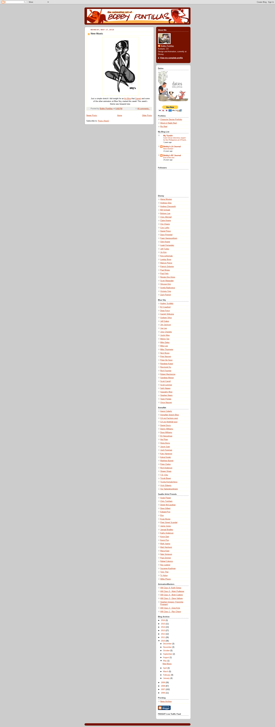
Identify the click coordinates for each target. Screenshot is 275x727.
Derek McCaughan (168, 505)
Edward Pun (165, 512)
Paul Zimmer (165, 558)
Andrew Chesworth (168, 207)
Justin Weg (165, 335)
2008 (163, 686)
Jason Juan (165, 447)
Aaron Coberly (166, 411)
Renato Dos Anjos (167, 277)
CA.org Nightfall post (168, 422)
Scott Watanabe (167, 281)
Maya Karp (164, 551)
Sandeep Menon (167, 378)
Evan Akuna (165, 519)
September (168, 654)
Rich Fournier (165, 371)
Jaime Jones (165, 526)
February (167, 675)
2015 (163, 624)
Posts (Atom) (103, 121)
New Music (97, 33)
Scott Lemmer (166, 385)
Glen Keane (165, 242)
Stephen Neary (166, 395)
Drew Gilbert (165, 508)
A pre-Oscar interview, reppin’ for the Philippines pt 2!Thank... (175, 139)
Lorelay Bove (165, 260)
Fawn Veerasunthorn (168, 238)
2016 (163, 620)
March (166, 672)
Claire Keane (165, 221)
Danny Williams (166, 429)
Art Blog (127, 99)
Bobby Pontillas (167, 46)
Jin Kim (163, 252)
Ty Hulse (164, 576)
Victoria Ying (165, 291)
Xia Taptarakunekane (169, 489)
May (165, 661)
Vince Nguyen (166, 403)
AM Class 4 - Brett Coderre (171, 595)
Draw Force (165, 311)
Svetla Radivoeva (167, 288)
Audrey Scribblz (166, 304)
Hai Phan (164, 440)
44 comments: (143, 109)
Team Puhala (165, 399)
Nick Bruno (164, 353)
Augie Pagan (165, 498)
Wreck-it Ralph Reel (168, 123)
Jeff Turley (164, 249)
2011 (163, 637)
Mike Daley (165, 343)
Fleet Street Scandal (168, 522)
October (166, 651)
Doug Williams (166, 432)
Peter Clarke (165, 464)
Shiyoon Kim (165, 284)
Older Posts (147, 116)
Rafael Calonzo (166, 561)
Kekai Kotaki (165, 457)
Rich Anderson (166, 468)
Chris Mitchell (166, 217)
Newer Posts (91, 116)
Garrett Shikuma (167, 314)
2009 (163, 683)
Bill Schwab (165, 210)
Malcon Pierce (166, 263)
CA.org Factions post (169, 418)
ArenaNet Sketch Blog (169, 415)
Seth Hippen (165, 388)
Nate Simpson (166, 554)
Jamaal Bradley (166, 530)
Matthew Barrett (166, 461)
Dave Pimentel (166, 235)
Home (119, 116)
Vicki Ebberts (165, 486)
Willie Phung (165, 579)
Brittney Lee (165, 214)
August (166, 657)
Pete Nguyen (165, 357)
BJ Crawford (165, 307)
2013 (163, 631)
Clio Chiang (165, 224)
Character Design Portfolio (171, 120)
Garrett (138, 99)
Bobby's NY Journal (172, 155)
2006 (163, 693)
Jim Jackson (165, 325)
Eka (162, 515)
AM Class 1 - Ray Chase (170, 612)
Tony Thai (164, 572)
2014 (163, 627)
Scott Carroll (165, 381)
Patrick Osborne (167, 267)
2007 (163, 689)
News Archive (166, 701)
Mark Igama (165, 544)
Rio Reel (163, 127)
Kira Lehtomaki (166, 256)
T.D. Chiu (164, 475)
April (165, 668)
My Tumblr (168, 136)
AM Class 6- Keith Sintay (170, 588)
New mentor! (168, 149)
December (167, 644)
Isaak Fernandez (167, 245)
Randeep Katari (166, 364)
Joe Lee (163, 328)
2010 (163, 641)
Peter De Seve (166, 360)
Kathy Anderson (166, 533)
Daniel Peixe (165, 231)
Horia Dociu (165, 443)
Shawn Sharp (165, 471)
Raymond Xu (165, 367)
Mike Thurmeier (166, 350)
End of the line (168, 158)
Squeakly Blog (166, 392)
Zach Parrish (165, 295)
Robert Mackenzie (167, 374)
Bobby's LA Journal (172, 147)
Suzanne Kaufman (168, 568)
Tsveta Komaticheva (168, 482)
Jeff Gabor (164, 321)
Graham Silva (166, 318)
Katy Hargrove (166, 454)
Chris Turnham (166, 501)
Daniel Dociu (165, 425)
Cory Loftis (164, 228)
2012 (163, 634)
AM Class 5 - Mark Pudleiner (172, 591)
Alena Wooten (166, 199)
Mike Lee (164, 346)
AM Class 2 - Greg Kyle (170, 608)
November (167, 647)
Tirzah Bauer (165, 478)
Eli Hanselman (166, 436)
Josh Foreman (166, 450)
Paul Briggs (165, 270)
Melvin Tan (164, 339)
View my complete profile (171, 58)
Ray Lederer (165, 565)
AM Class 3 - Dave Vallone (171, 598)
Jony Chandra (166, 332)
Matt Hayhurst (166, 547)
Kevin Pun (164, 540)
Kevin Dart (164, 537)
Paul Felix (164, 274)
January (166, 678)
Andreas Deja (165, 203)
